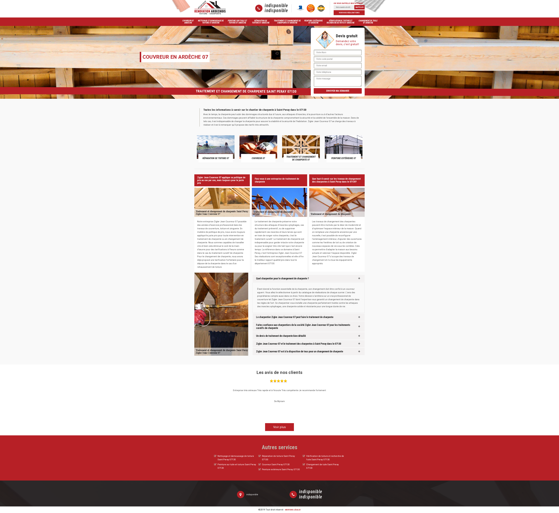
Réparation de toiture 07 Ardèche (260, 22)
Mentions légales (293, 510)
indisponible (276, 6)
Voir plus (279, 427)
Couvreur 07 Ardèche (188, 22)
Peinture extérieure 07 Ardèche (313, 22)
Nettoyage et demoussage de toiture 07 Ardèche (211, 22)
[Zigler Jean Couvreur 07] (210, 7)
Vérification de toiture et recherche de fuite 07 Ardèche (340, 22)
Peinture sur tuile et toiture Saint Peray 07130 (237, 466)
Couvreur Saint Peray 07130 (276, 464)
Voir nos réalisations (349, 13)
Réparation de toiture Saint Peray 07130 (278, 458)
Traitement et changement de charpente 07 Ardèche (287, 22)
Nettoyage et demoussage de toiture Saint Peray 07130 (236, 458)
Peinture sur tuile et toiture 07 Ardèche (237, 22)
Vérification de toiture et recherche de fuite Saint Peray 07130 (325, 458)
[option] (215, 149)
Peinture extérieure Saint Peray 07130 (281, 469)
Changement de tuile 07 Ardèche (368, 22)
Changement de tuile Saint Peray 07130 (322, 466)
